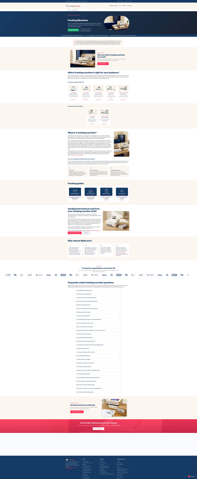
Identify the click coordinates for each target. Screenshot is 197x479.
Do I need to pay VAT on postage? (83, 359)
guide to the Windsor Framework (93, 230)
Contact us (86, 232)
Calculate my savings (76, 411)
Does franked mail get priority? (82, 348)
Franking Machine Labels (87, 472)
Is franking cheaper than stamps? (83, 312)
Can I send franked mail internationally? (84, 337)
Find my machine (102, 63)
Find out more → (73, 99)
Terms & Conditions (120, 477)
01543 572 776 (120, 1)
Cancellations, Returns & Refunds (122, 472)
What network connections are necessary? (85, 362)
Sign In (130, 1)
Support (124, 5)
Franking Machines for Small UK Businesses (88, 463)
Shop (120, 5)
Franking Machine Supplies (87, 469)
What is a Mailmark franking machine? (84, 290)
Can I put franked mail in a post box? (83, 333)
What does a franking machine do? (83, 304)
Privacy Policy (119, 475)
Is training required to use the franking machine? (86, 297)
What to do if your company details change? (85, 384)
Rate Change (102, 469)
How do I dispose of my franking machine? (85, 392)
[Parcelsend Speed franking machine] (105, 112)
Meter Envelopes (85, 475)
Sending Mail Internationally (104, 467)
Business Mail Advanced (104, 472)
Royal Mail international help (74, 232)
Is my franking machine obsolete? (83, 373)
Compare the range (85, 29)
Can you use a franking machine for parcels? (85, 352)
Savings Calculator (103, 470)
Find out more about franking (77, 155)
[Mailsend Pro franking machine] (111, 88)
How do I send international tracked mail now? (85, 341)
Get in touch (119, 467)
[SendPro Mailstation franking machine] (73, 88)
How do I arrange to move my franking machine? (86, 381)
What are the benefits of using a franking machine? (87, 301)
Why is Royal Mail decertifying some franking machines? (88, 377)
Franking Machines (113, 5)
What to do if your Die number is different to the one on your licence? (90, 330)
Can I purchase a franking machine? (83, 366)
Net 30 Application (120, 464)
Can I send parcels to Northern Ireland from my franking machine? (89, 344)
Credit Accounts (119, 462)
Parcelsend (92, 117)
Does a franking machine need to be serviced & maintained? (88, 319)
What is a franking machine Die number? (84, 326)
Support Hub (102, 461)
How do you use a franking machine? (84, 294)
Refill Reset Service (86, 470)
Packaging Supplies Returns (121, 470)
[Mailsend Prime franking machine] (86, 88)
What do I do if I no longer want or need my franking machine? (89, 388)
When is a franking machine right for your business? (87, 308)
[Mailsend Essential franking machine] (98, 88)
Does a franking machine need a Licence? (85, 323)
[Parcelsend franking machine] (92, 112)
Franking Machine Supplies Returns (123, 469)
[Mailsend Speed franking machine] (123, 88)
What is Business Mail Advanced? (83, 355)
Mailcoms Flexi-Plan (86, 467)
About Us (129, 5)
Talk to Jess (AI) (102, 462)
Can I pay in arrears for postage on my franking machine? (88, 370)
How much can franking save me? (83, 315)
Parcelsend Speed (104, 117)
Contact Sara (102, 464)
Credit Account (125, 1)
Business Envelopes (86, 477)
